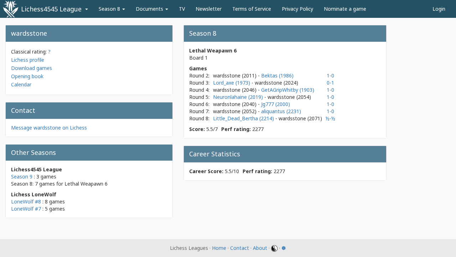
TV (182, 8)
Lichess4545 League (51, 9)
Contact (239, 248)
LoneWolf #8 (26, 201)
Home (219, 248)
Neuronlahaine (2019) (238, 97)
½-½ (330, 118)
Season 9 (21, 176)
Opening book (27, 76)
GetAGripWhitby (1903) (287, 89)
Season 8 (110, 8)
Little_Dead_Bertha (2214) (244, 118)
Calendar (21, 84)
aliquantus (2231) (281, 111)
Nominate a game (345, 8)
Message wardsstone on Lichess (49, 127)
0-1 (330, 82)
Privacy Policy (297, 8)
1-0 (330, 75)
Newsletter (209, 8)
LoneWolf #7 (26, 208)
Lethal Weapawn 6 (86, 183)
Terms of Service (251, 8)
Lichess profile (27, 59)
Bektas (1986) (277, 75)
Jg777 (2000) (275, 104)
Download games (31, 68)
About (260, 248)
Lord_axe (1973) (232, 82)
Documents (150, 8)
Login (438, 8)
